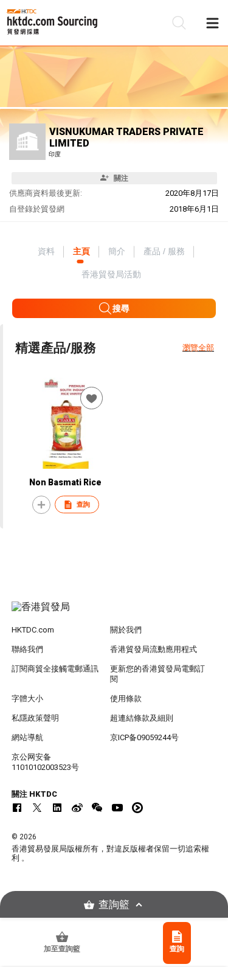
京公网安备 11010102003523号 (45, 762)
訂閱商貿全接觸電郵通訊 (55, 668)
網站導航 (27, 737)
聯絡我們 (27, 649)
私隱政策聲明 (35, 718)
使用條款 (126, 698)
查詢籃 (114, 904)
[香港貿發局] (114, 613)
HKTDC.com (33, 629)
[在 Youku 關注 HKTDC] (137, 807)
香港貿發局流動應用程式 (153, 649)
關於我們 (126, 629)
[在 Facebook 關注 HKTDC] (17, 807)
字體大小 (27, 698)
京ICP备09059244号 (144, 737)
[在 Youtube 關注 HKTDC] (117, 807)
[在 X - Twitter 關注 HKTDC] (37, 807)
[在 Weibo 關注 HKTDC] (77, 807)
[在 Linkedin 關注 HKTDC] (57, 807)
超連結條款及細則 (141, 718)
